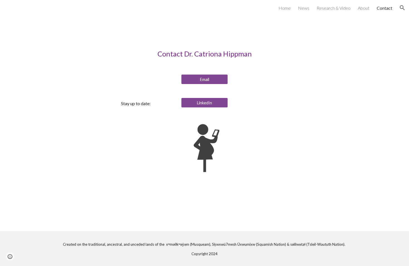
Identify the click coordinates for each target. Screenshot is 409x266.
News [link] (303, 8)
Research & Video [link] (334, 8)
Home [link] (285, 8)
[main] (204, 54)
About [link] (363, 8)
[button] (402, 7)
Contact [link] (384, 8)
